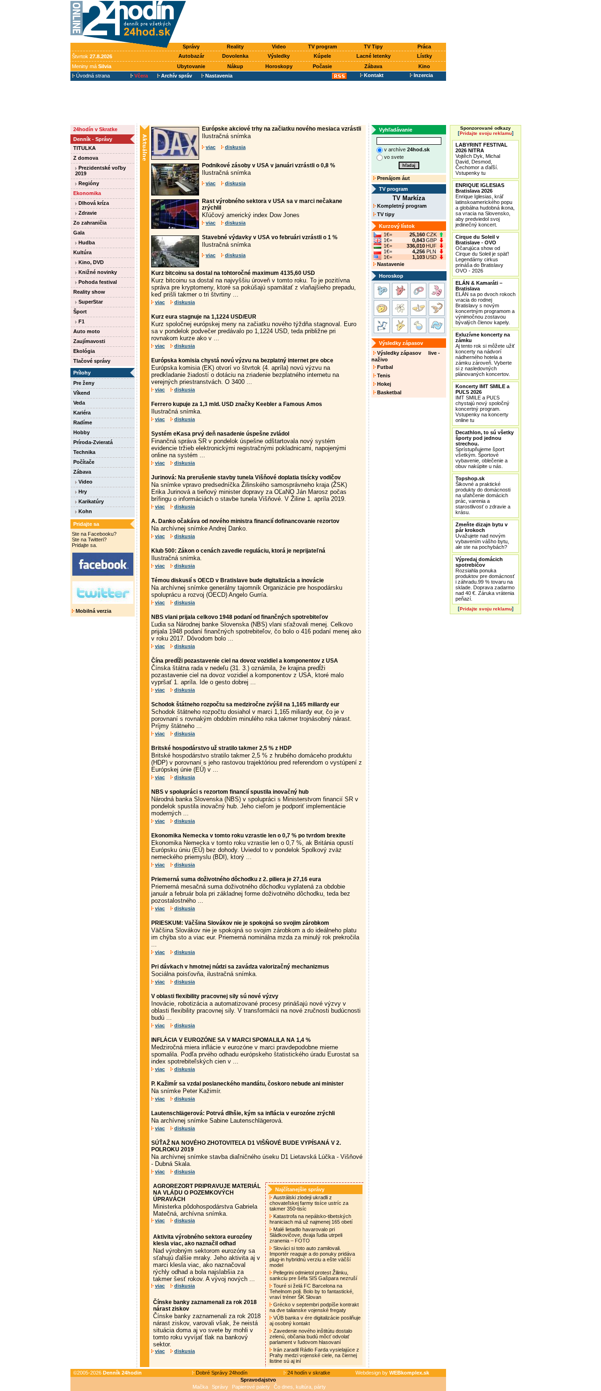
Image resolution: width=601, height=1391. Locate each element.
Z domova (85, 158)
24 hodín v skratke (308, 1372)
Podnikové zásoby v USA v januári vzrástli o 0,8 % (268, 165)
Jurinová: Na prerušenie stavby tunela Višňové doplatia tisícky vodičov (246, 477)
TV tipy (385, 214)
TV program (322, 46)
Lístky (424, 56)
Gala (79, 232)
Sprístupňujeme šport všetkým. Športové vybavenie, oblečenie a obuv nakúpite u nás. (484, 449)
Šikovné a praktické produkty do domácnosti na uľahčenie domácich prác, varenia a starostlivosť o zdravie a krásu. (482, 495)
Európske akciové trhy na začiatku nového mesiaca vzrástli (281, 128)
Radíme (82, 422)
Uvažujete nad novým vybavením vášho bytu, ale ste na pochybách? (482, 536)
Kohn (84, 511)
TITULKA (84, 148)
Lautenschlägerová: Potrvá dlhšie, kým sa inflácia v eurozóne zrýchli (243, 1113)
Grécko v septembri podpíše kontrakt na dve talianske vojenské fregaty (314, 1307)
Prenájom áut (393, 178)
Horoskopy (279, 66)
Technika (84, 452)
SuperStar (90, 302)
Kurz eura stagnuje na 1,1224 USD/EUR (203, 316)
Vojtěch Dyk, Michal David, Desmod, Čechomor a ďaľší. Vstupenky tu (481, 159)
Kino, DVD (90, 262)
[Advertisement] (318, 22)
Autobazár (191, 56)
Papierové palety (251, 1387)
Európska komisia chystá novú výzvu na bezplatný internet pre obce (242, 360)
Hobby (81, 432)
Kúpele (322, 56)
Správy (191, 46)
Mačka (200, 1387)
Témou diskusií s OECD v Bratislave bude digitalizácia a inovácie (237, 580)
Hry (82, 491)
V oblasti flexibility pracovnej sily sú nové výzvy (214, 996)
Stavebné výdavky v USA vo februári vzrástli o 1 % (270, 237)
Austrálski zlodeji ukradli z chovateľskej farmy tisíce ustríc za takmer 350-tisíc (309, 1203)
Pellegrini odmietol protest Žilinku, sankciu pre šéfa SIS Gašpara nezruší (314, 1275)
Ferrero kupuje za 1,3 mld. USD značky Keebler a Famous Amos (236, 404)
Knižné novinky (97, 272)
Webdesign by (392, 1372)
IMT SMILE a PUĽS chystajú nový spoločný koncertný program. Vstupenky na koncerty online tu (482, 403)
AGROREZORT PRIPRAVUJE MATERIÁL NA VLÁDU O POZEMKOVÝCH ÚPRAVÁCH (207, 1193)
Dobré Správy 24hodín (220, 1372)
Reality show (89, 292)
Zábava (373, 66)
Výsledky (279, 56)
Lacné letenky (373, 56)
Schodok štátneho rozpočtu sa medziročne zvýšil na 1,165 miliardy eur (245, 704)
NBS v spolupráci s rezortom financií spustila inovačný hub (229, 792)
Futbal (384, 367)
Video (279, 46)
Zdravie (87, 213)
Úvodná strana (92, 75)
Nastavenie (390, 264)
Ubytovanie (191, 66)
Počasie (322, 66)
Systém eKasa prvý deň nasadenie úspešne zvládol (220, 433)
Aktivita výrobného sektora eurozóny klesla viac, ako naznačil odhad (202, 1240)
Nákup (235, 66)
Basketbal (388, 392)
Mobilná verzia (92, 611)
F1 (81, 321)
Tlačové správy (91, 361)
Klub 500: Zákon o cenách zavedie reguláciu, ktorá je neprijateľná (238, 550)
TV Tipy (373, 46)
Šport (80, 311)
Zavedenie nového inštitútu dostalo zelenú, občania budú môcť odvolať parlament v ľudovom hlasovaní (311, 1336)
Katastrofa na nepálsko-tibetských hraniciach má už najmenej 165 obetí (312, 1219)
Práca (424, 46)
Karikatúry (90, 501)
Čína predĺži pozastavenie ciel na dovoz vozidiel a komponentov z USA (244, 660)
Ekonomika (87, 193)
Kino (424, 66)
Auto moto (86, 331)
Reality (235, 46)
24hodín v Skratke (95, 129)
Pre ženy (83, 383)
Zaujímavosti (89, 341)
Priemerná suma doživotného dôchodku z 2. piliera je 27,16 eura (236, 879)
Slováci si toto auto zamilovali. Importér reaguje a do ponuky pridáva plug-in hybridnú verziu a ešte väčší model (312, 1256)
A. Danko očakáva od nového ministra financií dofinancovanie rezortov (245, 521)
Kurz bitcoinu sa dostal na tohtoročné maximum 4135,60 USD (233, 273)
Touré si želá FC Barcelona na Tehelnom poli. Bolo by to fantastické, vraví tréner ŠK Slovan (312, 1291)
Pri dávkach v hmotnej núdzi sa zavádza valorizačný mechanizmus (240, 966)
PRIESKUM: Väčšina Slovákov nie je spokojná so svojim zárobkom (240, 923)
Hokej (383, 384)
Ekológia (84, 351)
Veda (79, 403)
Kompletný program (401, 206)
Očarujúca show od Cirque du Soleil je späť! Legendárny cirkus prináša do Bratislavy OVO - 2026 (482, 254)
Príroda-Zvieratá (93, 442)
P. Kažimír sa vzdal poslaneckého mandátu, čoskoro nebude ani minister (247, 1083)
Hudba (86, 242)
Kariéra (82, 412)
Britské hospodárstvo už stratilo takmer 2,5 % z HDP (221, 748)
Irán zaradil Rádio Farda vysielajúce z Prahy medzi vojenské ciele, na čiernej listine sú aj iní (314, 1355)
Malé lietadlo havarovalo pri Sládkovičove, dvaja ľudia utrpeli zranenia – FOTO (306, 1235)
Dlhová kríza (93, 203)
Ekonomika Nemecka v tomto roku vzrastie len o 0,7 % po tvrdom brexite (248, 835)
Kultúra (82, 252)
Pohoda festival (97, 282)
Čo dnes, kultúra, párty (300, 1387)
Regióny (88, 183)
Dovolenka (235, 56)
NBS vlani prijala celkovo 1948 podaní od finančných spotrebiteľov (239, 617)
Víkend (81, 393)
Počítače (83, 462)
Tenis (383, 375)
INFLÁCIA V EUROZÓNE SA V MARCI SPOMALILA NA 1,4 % (231, 1040)
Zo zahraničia (90, 223)
